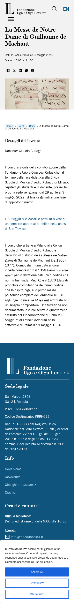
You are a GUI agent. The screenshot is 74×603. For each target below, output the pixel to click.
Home (9, 125)
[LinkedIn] (20, 70)
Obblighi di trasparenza (21, 485)
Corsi (32, 125)
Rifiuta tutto (37, 594)
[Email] (33, 70)
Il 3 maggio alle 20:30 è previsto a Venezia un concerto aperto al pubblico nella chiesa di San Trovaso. (36, 224)
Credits (10, 492)
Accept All (37, 572)
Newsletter (12, 477)
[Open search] (54, 9)
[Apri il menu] (11, 19)
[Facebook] (8, 70)
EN (66, 9)
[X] (14, 70)
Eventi (21, 125)
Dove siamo (13, 469)
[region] (37, 571)
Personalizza (37, 583)
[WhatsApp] (26, 70)
